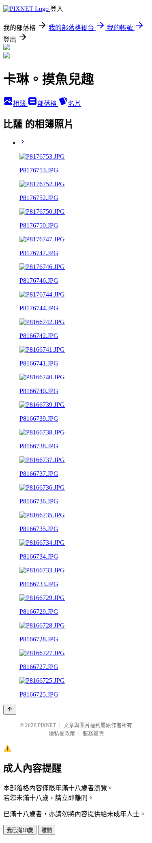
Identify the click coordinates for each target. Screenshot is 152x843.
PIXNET (47, 725)
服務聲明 (93, 733)
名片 (74, 103)
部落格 (47, 103)
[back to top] (9, 710)
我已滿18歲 (19, 830)
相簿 (20, 103)
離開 (46, 830)
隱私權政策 (62, 733)
